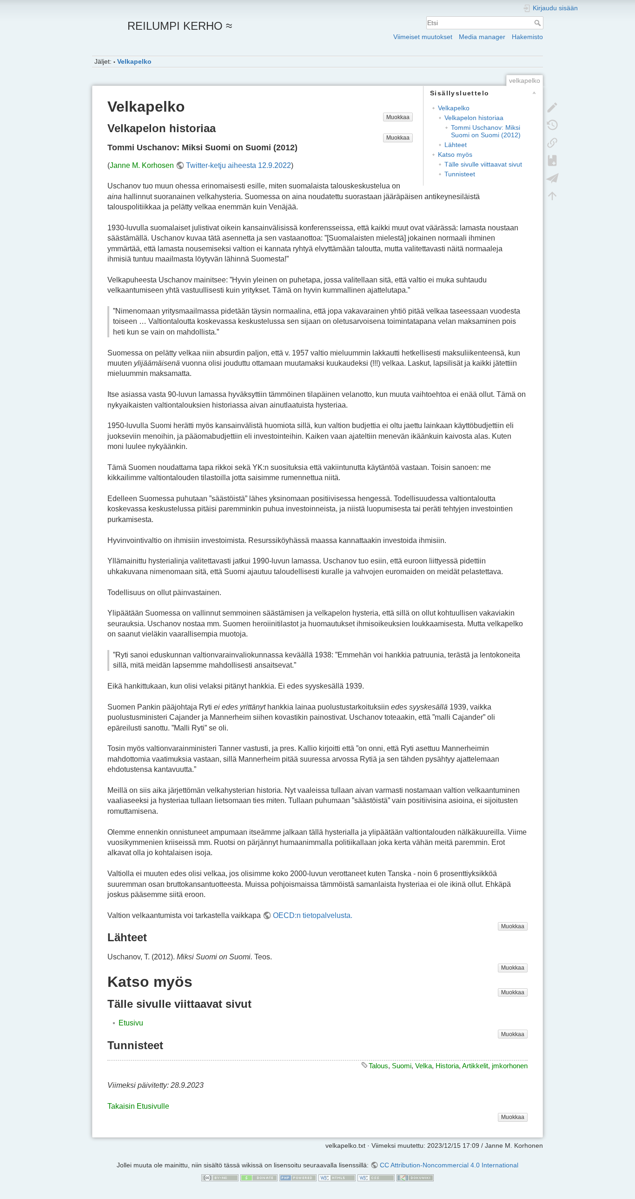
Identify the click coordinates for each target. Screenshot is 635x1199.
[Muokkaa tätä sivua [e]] (552, 106)
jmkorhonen (510, 1066)
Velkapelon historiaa (473, 117)
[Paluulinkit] (552, 142)
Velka (423, 1066)
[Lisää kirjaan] (552, 159)
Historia (447, 1066)
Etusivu (131, 1023)
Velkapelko (134, 61)
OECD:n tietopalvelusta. (312, 915)
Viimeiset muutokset (422, 36)
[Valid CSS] (376, 1177)
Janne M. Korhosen (142, 165)
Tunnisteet (459, 174)
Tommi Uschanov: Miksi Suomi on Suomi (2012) (486, 131)
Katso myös (455, 154)
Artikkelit (475, 1066)
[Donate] (259, 1177)
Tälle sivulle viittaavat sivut (483, 164)
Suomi (401, 1066)
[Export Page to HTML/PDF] (552, 177)
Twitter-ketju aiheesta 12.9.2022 (238, 165)
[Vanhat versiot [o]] (552, 124)
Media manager (482, 36)
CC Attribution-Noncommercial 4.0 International (449, 1165)
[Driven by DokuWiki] (415, 1177)
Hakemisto (527, 36)
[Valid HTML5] (337, 1177)
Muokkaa (398, 117)
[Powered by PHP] (298, 1177)
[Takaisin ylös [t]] (552, 195)
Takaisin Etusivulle (138, 1106)
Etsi (538, 23)
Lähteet (455, 144)
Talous (378, 1066)
